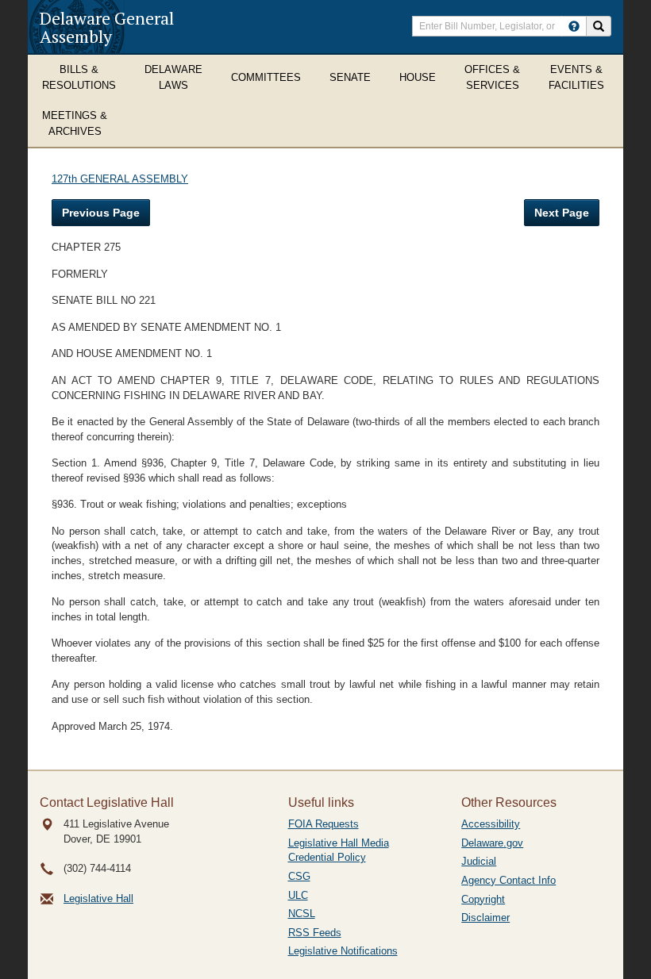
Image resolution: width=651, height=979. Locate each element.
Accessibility (490, 824)
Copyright (483, 899)
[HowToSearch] (574, 26)
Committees (266, 77)
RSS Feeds (314, 933)
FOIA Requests (323, 824)
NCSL (301, 913)
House (417, 77)
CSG (299, 876)
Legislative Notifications (343, 951)
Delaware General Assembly (107, 27)
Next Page (561, 212)
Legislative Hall (98, 898)
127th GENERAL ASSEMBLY (120, 179)
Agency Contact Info (508, 880)
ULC (298, 895)
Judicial (478, 861)
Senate (350, 77)
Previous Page (101, 212)
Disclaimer (485, 917)
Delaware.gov (492, 843)
